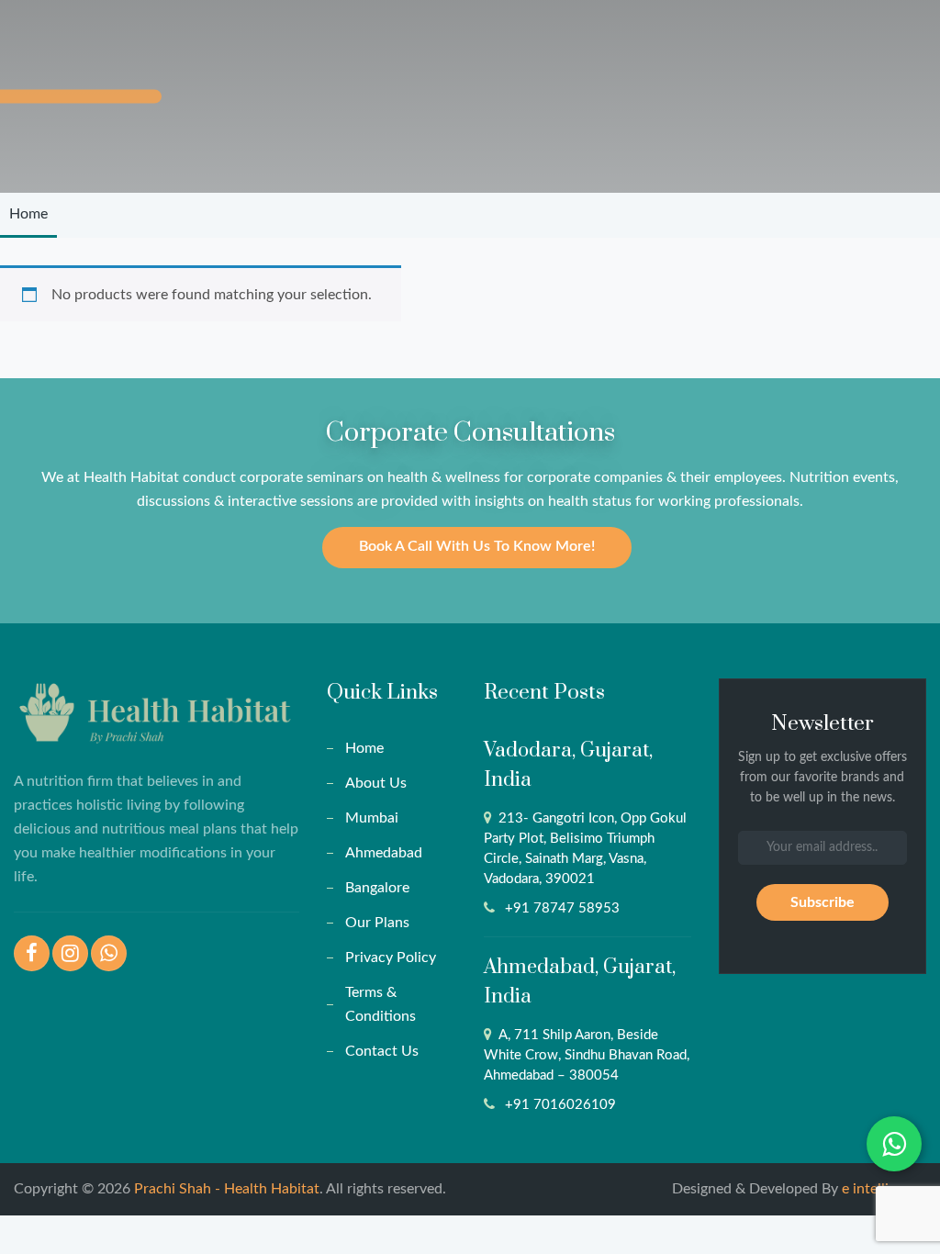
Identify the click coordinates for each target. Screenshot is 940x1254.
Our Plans (377, 922)
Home (28, 214)
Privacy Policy (390, 957)
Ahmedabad (383, 852)
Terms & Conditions (380, 1004)
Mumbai (371, 818)
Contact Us (382, 1051)
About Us (376, 783)
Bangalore (377, 887)
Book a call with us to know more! (477, 546)
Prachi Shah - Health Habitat (226, 1188)
